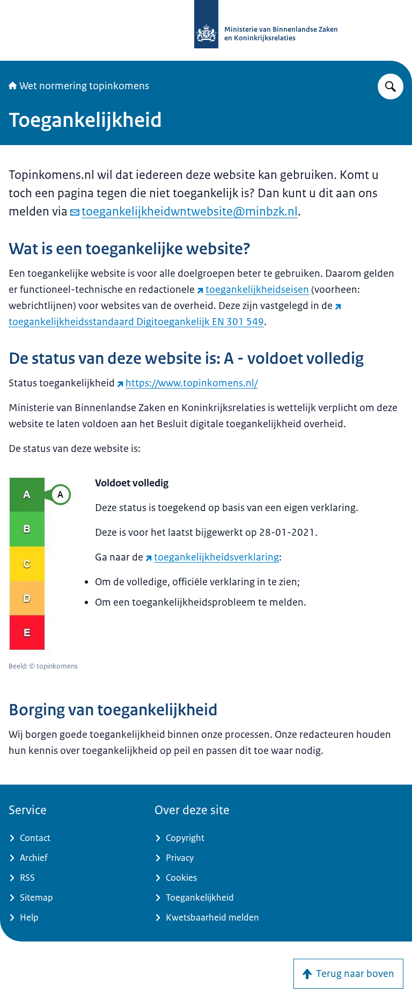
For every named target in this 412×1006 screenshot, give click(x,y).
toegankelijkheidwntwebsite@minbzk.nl (190, 211)
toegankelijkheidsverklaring (216, 557)
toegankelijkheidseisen (257, 289)
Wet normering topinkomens (84, 86)
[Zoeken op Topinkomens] (390, 86)
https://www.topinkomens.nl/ (192, 383)
